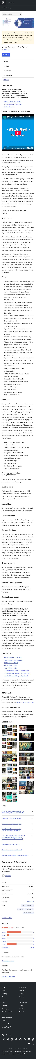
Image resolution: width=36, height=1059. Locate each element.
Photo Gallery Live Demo (12, 101)
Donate (22, 1009)
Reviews (6, 66)
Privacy (4, 997)
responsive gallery (29, 912)
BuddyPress (6, 1027)
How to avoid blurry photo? (11, 844)
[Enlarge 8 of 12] (32, 735)
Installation (7, 70)
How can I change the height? (11, 824)
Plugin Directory (6, 8)
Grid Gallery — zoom (11, 663)
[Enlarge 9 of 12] (32, 744)
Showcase (22, 987)
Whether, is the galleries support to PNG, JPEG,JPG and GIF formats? (13, 812)
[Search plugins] (20, 14)
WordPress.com (8, 1018)
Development (8, 75)
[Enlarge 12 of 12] (32, 783)
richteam (6, 50)
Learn (3, 1002)
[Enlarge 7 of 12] (32, 727)
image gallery (30, 905)
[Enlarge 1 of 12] (15, 727)
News (3, 991)
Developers (5, 1009)
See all (32, 948)
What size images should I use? (12, 850)
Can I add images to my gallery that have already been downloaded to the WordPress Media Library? (13, 837)
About (4, 987)
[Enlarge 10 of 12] (32, 755)
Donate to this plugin (8, 977)
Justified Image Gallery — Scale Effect (16, 671)
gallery (23, 905)
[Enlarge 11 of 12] (32, 769)
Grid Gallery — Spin (10, 665)
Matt (4, 1021)
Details (6, 61)
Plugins (21, 994)
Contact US (30, 702)
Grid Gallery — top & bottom (13, 660)
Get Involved (23, 1002)
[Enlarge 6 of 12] (15, 794)
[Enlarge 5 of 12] (15, 779)
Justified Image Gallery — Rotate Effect (17, 673)
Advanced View (7, 918)
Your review (5, 948)
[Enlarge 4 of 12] (15, 765)
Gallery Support (9, 107)
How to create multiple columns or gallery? (15, 855)
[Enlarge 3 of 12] (15, 753)
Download (6, 54)
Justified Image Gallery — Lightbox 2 (16, 676)
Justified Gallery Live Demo (13, 104)
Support (6, 80)
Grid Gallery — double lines (13, 657)
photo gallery (30, 909)
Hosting (4, 994)
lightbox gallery (21, 909)
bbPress (5, 1024)
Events (21, 1006)
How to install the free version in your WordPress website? (11, 829)
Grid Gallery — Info (10, 668)
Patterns (21, 997)
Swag (21, 1012)
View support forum (8, 961)
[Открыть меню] (33, 2)
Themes (21, 991)
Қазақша (9, 1035)
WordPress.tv (7, 1012)
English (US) (30, 901)
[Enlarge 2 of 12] (15, 740)
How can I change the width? (11, 818)
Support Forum (21, 702)
